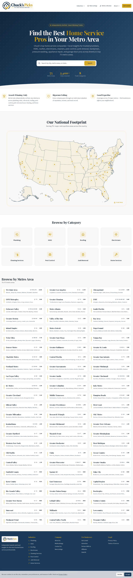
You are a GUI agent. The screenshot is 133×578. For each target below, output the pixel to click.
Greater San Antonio (101, 357)
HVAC (32, 544)
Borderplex (97, 491)
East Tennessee (56, 481)
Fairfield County (12, 472)
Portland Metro (12, 366)
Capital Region (99, 481)
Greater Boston (12, 319)
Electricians (34, 550)
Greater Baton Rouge (58, 491)
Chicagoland (98, 290)
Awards (83, 552)
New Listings (93, 6)
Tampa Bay (97, 338)
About (116, 6)
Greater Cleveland (13, 395)
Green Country (99, 453)
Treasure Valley (99, 520)
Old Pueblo (10, 453)
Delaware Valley (12, 309)
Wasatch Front (55, 434)
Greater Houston (56, 299)
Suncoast (9, 510)
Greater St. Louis (100, 347)
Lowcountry (98, 510)
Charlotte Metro (12, 357)
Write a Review (106, 6)
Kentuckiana (11, 424)
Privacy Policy (112, 541)
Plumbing (33, 541)
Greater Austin (55, 376)
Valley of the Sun (56, 319)
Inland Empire (11, 328)
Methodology (59, 543)
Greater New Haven (14, 501)
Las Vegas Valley (12, 376)
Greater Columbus (57, 386)
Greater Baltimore (57, 347)
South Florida (98, 309)
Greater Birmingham (101, 434)
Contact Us (58, 546)
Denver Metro (11, 347)
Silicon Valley (11, 405)
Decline (120, 574)
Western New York (13, 443)
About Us (57, 541)
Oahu (52, 453)
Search (90, 63)
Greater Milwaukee (13, 414)
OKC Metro (97, 414)
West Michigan (99, 443)
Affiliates (84, 549)
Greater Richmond (57, 424)
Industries (80, 6)
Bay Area (96, 319)
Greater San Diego (57, 338)
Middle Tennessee (57, 395)
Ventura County (99, 501)
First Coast (97, 405)
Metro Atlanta (55, 309)
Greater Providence (57, 405)
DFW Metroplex (12, 299)
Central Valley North (58, 520)
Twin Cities (10, 338)
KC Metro (10, 386)
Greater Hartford (13, 434)
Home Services (35, 563)
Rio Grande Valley (13, 491)
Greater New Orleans (101, 424)
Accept (128, 574)
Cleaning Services (36, 553)
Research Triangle (57, 414)
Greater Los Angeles (58, 290)
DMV (95, 299)
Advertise (84, 543)
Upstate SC (54, 472)
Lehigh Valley (55, 501)
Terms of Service (113, 543)
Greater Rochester (57, 443)
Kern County (11, 481)
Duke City (97, 472)
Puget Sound (98, 328)
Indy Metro (97, 386)
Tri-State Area (11, 290)
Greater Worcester (57, 462)
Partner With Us (86, 546)
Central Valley (11, 462)
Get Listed (126, 6)
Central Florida (56, 357)
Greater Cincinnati (100, 376)
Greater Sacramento (58, 366)
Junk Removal (35, 560)
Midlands (53, 510)
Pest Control (34, 557)
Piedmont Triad (12, 520)
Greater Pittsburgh (100, 366)
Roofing (33, 547)
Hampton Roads (99, 395)
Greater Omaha (99, 462)
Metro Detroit (55, 328)
